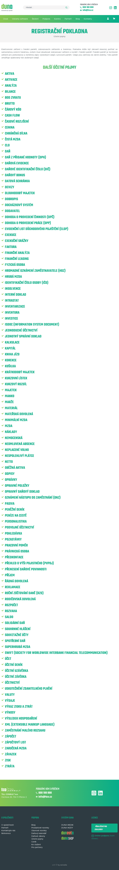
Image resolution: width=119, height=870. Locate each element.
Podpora (46, 19)
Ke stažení (36, 844)
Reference (6, 833)
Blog (78, 19)
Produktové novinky (40, 828)
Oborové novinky (39, 830)
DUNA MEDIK (67, 825)
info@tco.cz (88, 10)
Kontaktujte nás (8, 830)
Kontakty (88, 19)
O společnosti (7, 825)
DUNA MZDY (67, 828)
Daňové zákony (38, 836)
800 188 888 (88, 7)
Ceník (33, 842)
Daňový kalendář (38, 833)
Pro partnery (37, 847)
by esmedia (62, 865)
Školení (35, 19)
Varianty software (20, 19)
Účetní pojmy (37, 839)
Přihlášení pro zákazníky (101, 828)
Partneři (68, 19)
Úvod (5, 19)
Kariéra (57, 19)
